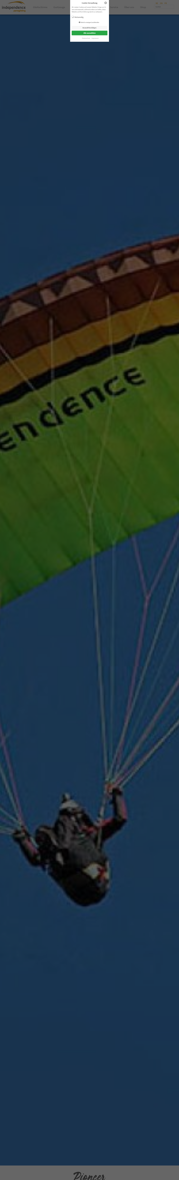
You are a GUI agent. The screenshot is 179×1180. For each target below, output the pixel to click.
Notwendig (78, 17)
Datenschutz (86, 38)
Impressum (95, 38)
